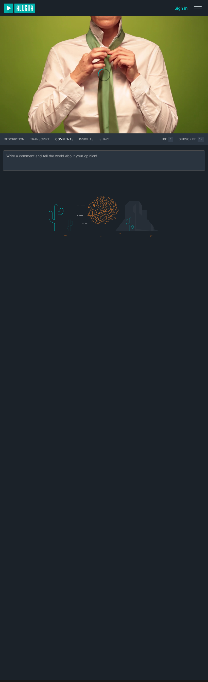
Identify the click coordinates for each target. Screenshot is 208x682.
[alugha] (19, 8)
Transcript (40, 139)
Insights (86, 139)
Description (14, 139)
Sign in (181, 8)
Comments (64, 139)
